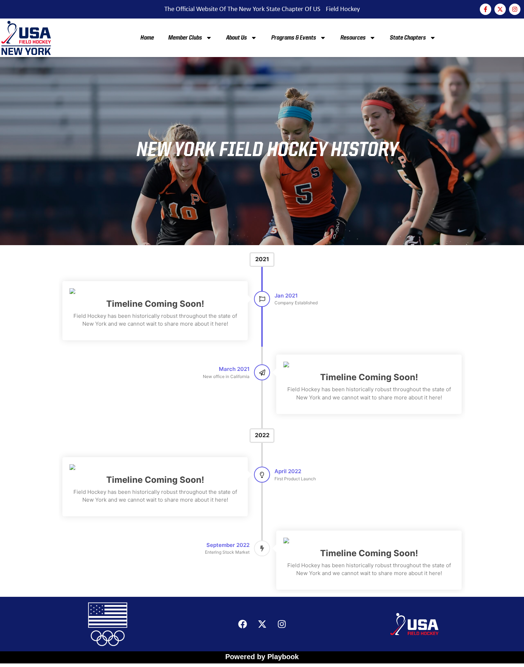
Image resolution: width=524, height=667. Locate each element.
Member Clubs (185, 38)
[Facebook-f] (485, 9)
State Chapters (408, 38)
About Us (236, 38)
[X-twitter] (500, 9)
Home (147, 38)
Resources (353, 38)
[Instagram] (514, 9)
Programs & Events (293, 38)
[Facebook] (242, 624)
